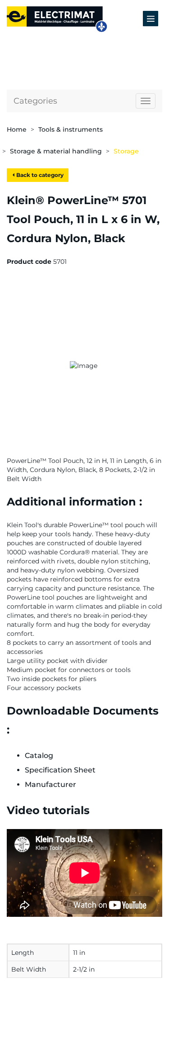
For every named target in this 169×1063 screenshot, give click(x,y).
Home (17, 129)
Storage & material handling (56, 151)
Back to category (39, 175)
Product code (29, 261)
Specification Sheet (60, 770)
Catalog (39, 755)
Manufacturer (50, 784)
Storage (126, 151)
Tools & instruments (70, 129)
